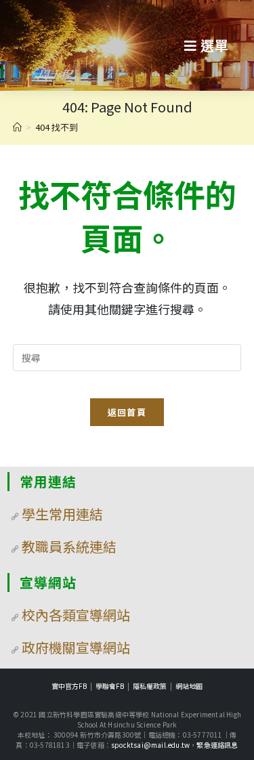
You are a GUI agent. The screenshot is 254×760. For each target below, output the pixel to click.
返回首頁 (127, 412)
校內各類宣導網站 (76, 615)
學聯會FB (110, 686)
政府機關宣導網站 (76, 647)
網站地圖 (189, 686)
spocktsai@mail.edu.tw (150, 745)
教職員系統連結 (69, 546)
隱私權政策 (150, 686)
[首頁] (17, 127)
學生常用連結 (62, 514)
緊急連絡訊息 (217, 745)
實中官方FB (69, 686)
